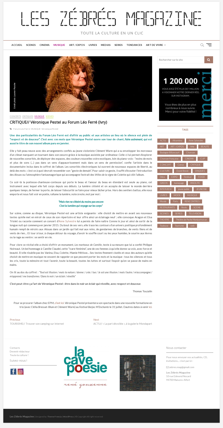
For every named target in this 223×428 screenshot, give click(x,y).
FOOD (201, 176)
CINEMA (44, 44)
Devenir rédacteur (20, 351)
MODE (177, 195)
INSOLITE (195, 183)
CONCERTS (15, 116)
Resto (184, 207)
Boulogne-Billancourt (169, 152)
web (192, 225)
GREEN (163, 183)
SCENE (197, 207)
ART (162, 146)
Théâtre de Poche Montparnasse (191, 219)
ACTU (163, 140)
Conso (181, 164)
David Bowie (182, 170)
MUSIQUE (59, 44)
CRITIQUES (27, 116)
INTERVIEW (166, 189)
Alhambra (177, 140)
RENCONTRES (192, 201)
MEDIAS (105, 44)
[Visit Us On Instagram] (20, 369)
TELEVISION (195, 213)
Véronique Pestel (49, 129)
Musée (163, 201)
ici (150, 306)
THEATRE (164, 219)
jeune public (184, 189)
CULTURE (165, 170)
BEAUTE (205, 146)
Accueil (16, 44)
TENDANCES (134, 44)
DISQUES (200, 170)
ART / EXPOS (77, 44)
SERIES (118, 44)
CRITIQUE (195, 164)
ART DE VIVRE (154, 44)
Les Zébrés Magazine (22, 416)
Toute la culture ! (19, 355)
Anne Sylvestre (67, 221)
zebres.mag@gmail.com (181, 367)
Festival (187, 176)
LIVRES (93, 44)
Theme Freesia (54, 416)
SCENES (31, 44)
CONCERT (165, 164)
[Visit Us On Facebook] (13, 369)
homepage (179, 183)
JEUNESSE (201, 189)
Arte (192, 146)
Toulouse (164, 225)
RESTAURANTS (167, 207)
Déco (162, 176)
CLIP (202, 158)
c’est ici (59, 302)
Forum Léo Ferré (21, 129)
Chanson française (169, 158)
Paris (175, 201)
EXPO (174, 176)
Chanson (190, 152)
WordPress (68, 416)
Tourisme (179, 225)
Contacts (15, 347)
